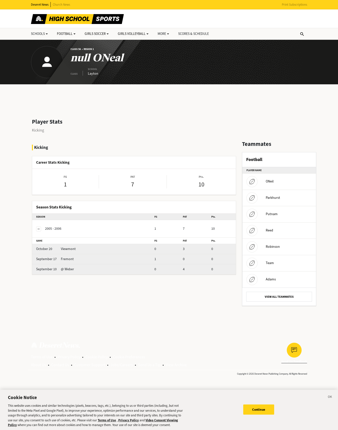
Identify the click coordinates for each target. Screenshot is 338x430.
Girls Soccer (95, 33)
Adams (271, 279)
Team (270, 263)
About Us (38, 364)
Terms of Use (41, 357)
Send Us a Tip (149, 364)
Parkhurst (273, 197)
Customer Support (89, 364)
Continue (258, 409)
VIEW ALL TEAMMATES (279, 297)
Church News (61, 4)
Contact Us (60, 364)
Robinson (273, 246)
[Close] (330, 397)
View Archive (176, 364)
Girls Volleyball (131, 33)
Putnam (272, 214)
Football (64, 33)
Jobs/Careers (121, 364)
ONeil (270, 181)
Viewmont (56, 249)
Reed (269, 230)
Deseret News (39, 4)
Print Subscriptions (294, 4)
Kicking (38, 130)
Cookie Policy (96, 357)
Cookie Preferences (129, 357)
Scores (193, 33)
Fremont (55, 259)
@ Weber (55, 269)
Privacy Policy (69, 357)
